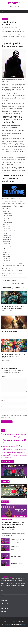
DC (10, 437)
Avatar (19, 434)
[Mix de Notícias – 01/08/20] (14, 316)
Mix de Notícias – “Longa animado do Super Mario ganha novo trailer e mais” (13, 356)
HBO (22, 440)
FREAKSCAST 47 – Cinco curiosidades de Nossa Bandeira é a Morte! (18, 548)
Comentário (4, 376)
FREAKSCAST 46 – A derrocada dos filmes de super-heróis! (18, 555)
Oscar (8, 449)
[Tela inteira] (25, 477)
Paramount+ (3, 452)
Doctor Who (22, 437)
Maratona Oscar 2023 (8, 446)
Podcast (9, 452)
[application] (14, 471)
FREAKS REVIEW (4, 608)
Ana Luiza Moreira (15, 27)
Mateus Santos (15, 529)
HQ (19, 443)
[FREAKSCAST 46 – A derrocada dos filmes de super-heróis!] (5, 556)
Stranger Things (6, 455)
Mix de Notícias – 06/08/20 (9, 280)
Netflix (19, 446)
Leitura (3, 446)
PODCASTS (9, 519)
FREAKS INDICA (4, 603)
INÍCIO (2, 590)
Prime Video (15, 452)
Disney (13, 437)
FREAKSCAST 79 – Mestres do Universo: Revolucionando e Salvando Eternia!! (13, 524)
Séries (11, 455)
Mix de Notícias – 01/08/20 (10, 331)
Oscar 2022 (12, 449)
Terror (15, 455)
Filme (3, 440)
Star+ (22, 452)
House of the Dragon (14, 443)
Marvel (14, 446)
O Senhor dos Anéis (22, 449)
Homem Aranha (7, 443)
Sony (20, 452)
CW (8, 437)
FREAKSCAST (9, 440)
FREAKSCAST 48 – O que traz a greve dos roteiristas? (17, 540)
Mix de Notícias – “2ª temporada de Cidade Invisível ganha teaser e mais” (13, 307)
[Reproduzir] (2, 477)
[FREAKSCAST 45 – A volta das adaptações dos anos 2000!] (5, 563)
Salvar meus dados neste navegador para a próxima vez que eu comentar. (14, 416)
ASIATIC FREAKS (4, 606)
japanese (23, 443)
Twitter (10, 97)
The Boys (23, 455)
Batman (22, 434)
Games (15, 440)
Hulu (21, 443)
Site (2, 406)
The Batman (19, 455)
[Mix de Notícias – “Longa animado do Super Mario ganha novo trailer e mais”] (14, 339)
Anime (10, 434)
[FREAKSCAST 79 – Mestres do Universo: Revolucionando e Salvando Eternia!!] (14, 510)
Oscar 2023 (16, 449)
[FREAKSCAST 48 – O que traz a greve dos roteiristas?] (5, 541)
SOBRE (2, 595)
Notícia (4, 449)
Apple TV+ (15, 434)
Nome (3, 394)
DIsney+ (17, 437)
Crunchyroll (6, 437)
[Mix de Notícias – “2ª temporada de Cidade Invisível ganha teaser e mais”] (14, 291)
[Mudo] (23, 477)
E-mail (3, 400)
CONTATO (3, 593)
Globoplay (19, 440)
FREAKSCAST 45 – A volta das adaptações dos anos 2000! (17, 562)
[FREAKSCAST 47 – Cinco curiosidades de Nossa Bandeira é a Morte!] (5, 549)
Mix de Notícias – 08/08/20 (18, 283)
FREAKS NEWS (4, 600)
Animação (4, 434)
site (15, 272)
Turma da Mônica (8, 457)
